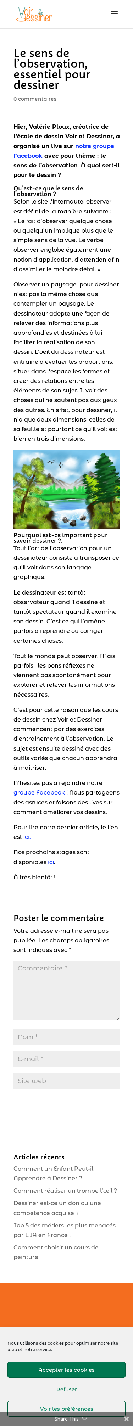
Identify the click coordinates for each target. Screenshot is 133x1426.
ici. (27, 837)
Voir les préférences (66, 1408)
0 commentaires (34, 99)
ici (51, 862)
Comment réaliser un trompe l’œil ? (65, 1190)
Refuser (66, 1389)
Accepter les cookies (66, 1369)
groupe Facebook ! (41, 792)
